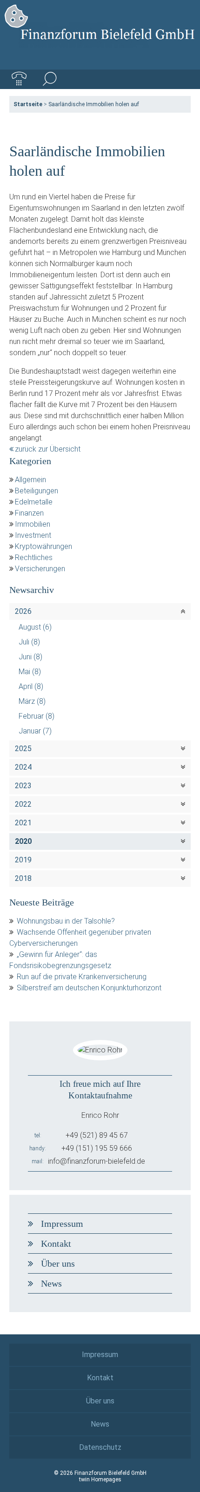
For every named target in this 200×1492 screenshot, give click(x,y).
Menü (181, 79)
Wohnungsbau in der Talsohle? (66, 921)
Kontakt (56, 1243)
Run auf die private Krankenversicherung (82, 976)
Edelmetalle (34, 501)
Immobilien (32, 524)
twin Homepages (100, 1479)
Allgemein (30, 479)
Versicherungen (40, 568)
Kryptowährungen (43, 546)
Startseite (27, 104)
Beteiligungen (36, 490)
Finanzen (29, 513)
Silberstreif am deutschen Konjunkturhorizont (89, 987)
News (51, 1283)
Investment (33, 535)
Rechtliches (34, 557)
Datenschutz (100, 1447)
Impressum (62, 1223)
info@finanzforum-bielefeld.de (96, 1161)
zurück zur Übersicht (47, 449)
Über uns (58, 1263)
